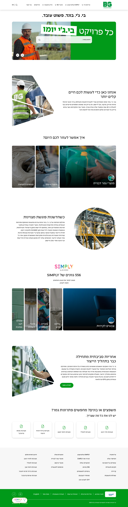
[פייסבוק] (14, 494)
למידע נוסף (66, 385)
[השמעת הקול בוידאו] (22, 55)
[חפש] (39, 40)
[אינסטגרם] (20, 494)
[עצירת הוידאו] (17, 55)
